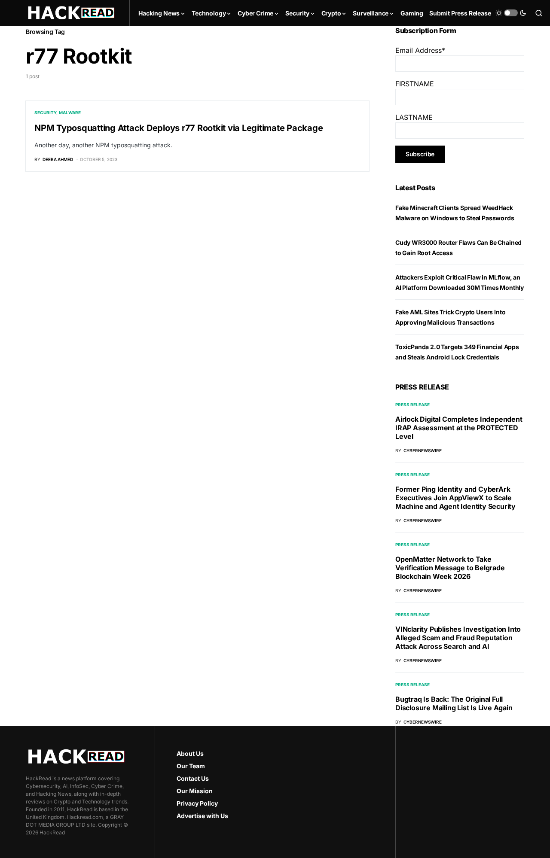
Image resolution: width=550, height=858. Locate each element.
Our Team (191, 766)
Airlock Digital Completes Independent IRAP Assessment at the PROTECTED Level (458, 428)
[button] (510, 13)
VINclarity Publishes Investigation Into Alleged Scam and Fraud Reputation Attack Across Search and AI (458, 638)
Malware (70, 112)
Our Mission (195, 790)
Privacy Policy (197, 803)
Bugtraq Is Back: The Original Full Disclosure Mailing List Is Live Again (454, 703)
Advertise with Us (202, 815)
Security (45, 112)
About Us (190, 753)
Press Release (412, 404)
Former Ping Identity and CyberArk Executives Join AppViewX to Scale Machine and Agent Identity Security (455, 498)
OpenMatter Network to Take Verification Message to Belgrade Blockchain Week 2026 (450, 568)
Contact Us (193, 778)
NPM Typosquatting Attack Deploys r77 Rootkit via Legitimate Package (178, 128)
